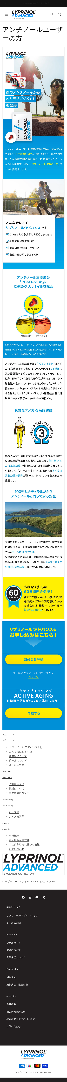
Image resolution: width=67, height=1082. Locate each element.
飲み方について (18, 760)
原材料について (18, 756)
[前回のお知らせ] (6, 3)
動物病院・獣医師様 (17, 984)
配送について (16, 788)
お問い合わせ (16, 848)
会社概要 (14, 835)
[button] (6, 14)
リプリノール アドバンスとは (26, 747)
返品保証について (19, 792)
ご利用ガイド (16, 784)
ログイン (33, 677)
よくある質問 (16, 764)
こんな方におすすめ (20, 751)
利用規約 (14, 812)
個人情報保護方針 (19, 840)
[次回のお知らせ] (61, 3)
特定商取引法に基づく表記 (24, 844)
